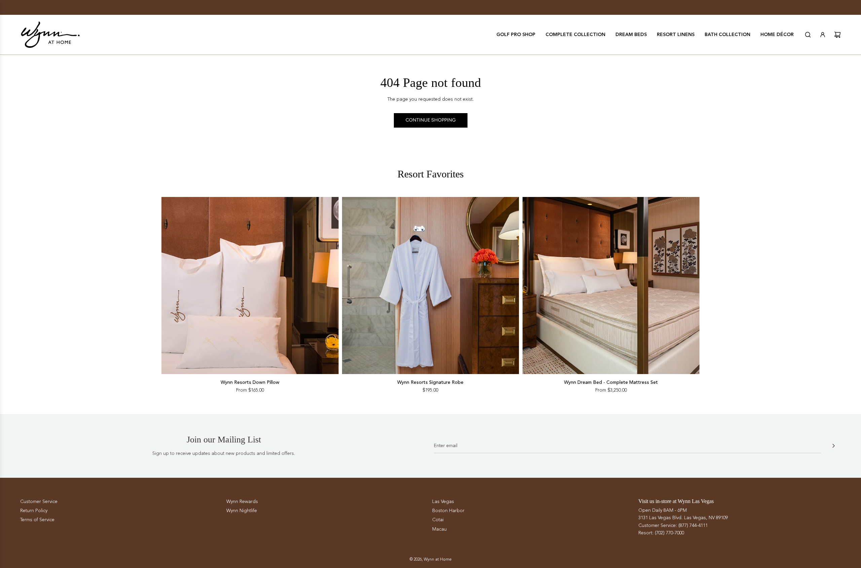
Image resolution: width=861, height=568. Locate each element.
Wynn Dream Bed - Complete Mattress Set (611, 382)
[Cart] (837, 34)
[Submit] (833, 445)
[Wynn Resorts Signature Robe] (430, 285)
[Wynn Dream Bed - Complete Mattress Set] (611, 285)
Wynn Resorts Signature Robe (430, 382)
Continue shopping (431, 120)
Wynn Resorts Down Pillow (250, 382)
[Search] (807, 34)
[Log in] (822, 34)
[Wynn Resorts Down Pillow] (250, 285)
